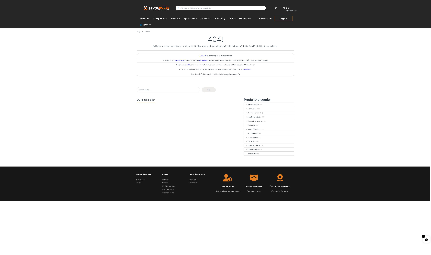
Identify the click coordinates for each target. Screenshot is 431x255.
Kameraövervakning (254, 121)
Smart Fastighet (253, 149)
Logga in (283, 19)
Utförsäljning (219, 18)
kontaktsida (247, 69)
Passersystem (252, 137)
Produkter (144, 18)
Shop (138, 32)
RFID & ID (250, 141)
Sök (208, 90)
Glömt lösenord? (265, 19)
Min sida (165, 183)
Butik (188, 65)
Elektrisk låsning (253, 113)
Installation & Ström (254, 117)
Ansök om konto (168, 193)
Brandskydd (251, 109)
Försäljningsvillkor (168, 186)
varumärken (203, 60)
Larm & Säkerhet (253, 129)
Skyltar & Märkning (254, 145)
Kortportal (175, 18)
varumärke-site (180, 60)
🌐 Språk (144, 25)
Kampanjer (205, 18)
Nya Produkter (190, 18)
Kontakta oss (245, 18)
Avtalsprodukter (160, 18)
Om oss (232, 18)
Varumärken (192, 183)
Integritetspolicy (168, 189)
